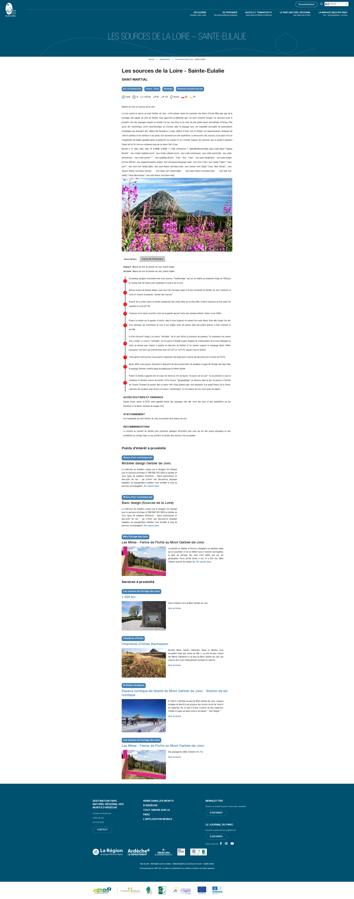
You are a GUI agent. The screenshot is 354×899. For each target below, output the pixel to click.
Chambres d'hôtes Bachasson (145, 644)
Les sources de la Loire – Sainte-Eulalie (199, 864)
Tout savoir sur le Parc (295, 14)
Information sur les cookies (160, 864)
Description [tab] (130, 259)
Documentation (306, 5)
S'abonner (216, 813)
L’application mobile (157, 819)
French (332, 4)
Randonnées (165, 60)
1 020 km (129, 597)
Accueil (151, 60)
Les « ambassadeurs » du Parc (333, 14)
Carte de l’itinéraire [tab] (152, 259)
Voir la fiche (174, 609)
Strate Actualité (178, 864)
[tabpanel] (177, 353)
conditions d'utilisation (191, 868)
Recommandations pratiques (225, 14)
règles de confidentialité (172, 868)
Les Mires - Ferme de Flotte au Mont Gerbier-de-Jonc (163, 746)
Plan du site (144, 864)
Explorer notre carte (198, 14)
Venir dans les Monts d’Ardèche (258, 14)
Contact (102, 830)
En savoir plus (151, 486)
